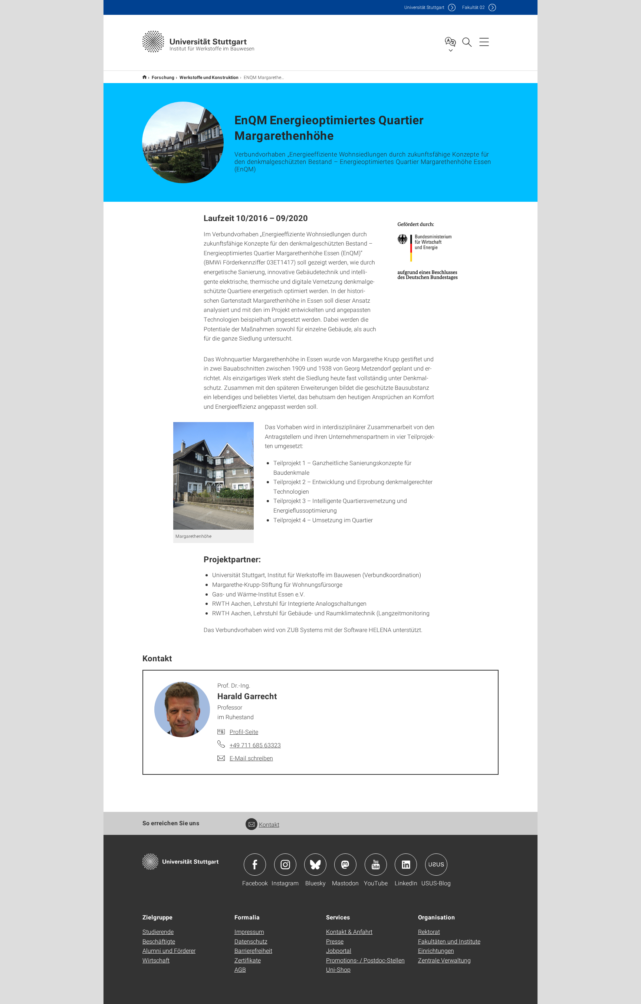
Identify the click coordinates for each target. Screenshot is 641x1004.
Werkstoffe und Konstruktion (209, 77)
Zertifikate (247, 960)
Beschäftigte (158, 941)
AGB (240, 969)
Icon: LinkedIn (406, 864)
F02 (473, 7)
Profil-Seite (244, 731)
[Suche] (466, 41)
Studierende (158, 931)
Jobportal (338, 950)
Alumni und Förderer (168, 950)
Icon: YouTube (376, 864)
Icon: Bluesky (315, 864)
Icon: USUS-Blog (436, 864)
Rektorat (429, 931)
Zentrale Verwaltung (444, 960)
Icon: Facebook (255, 864)
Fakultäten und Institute (449, 941)
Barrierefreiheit (253, 950)
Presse (334, 941)
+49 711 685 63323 (255, 745)
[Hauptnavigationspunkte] (484, 41)
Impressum (249, 931)
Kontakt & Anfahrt (349, 931)
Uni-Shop (338, 969)
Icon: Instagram (285, 864)
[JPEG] (427, 251)
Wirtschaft (156, 960)
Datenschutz (250, 941)
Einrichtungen (436, 950)
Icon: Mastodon (345, 864)
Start (144, 77)
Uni (424, 7)
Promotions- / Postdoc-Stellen (365, 960)
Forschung (163, 77)
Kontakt (269, 824)
